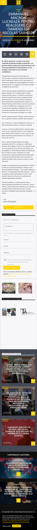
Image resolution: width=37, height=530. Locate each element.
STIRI (18, 11)
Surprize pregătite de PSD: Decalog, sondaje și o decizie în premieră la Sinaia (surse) (18, 431)
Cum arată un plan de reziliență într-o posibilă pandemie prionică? (19, 466)
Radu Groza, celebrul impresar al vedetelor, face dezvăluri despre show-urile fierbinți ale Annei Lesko (18, 491)
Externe (5, 358)
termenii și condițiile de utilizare (12, 520)
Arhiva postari (18, 207)
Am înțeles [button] (16, 526)
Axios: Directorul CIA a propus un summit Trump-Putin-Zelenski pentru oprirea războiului (19, 369)
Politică (5, 421)
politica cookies (24, 522)
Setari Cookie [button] (7, 526)
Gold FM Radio (16, 40)
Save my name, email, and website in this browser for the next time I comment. (20, 260)
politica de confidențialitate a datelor (15, 521)
